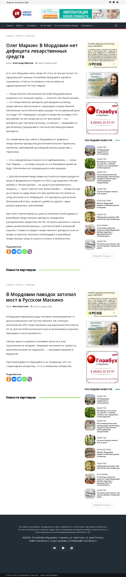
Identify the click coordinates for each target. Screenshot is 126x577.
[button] (116, 26)
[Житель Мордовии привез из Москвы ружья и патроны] (90, 204)
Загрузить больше (101, 256)
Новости (19, 35)
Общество (30, 35)
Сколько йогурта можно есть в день (107, 192)
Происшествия (104, 200)
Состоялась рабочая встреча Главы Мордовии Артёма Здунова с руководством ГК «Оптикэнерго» (108, 232)
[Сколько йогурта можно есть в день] (90, 191)
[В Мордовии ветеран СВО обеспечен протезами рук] (90, 217)
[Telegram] (114, 2)
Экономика (102, 225)
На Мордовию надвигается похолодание (103, 152)
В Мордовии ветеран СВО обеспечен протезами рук (108, 218)
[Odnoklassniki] (8, 251)
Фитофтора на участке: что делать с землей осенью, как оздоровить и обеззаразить (107, 164)
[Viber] (29, 251)
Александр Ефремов (23, 63)
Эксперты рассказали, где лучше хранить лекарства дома (108, 246)
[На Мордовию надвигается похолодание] (90, 150)
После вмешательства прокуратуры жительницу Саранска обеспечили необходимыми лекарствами (108, 178)
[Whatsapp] (24, 251)
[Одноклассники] (117, 2)
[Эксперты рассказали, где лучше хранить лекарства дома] (90, 244)
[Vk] (110, 2)
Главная (10, 35)
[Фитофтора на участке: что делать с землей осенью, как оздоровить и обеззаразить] (90, 163)
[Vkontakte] (14, 251)
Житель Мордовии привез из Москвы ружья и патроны (108, 205)
